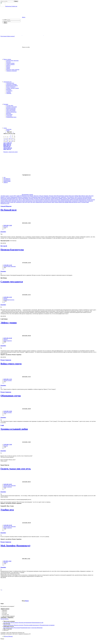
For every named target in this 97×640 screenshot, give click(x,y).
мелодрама (75, 199)
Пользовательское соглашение (47, 625)
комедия (42, 199)
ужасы (52, 202)
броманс (26, 198)
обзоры (2, 201)
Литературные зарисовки (12, 60)
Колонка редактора (10, 108)
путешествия (81, 201)
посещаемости (6, 179)
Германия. (46, 195)
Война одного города (11, 363)
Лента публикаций (10, 109)
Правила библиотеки (11, 111)
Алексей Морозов (6, 206)
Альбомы (8, 92)
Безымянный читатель (8, 299)
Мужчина (4, 611)
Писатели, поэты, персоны (12, 69)
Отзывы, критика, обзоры (12, 88)
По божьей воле (9, 210)
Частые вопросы (15, 622)
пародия (19, 201)
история (10, 199)
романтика (3, 202)
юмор (87, 202)
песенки (23, 201)
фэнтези (76, 202)
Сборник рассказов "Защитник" (58, 197)
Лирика (8, 68)
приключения (61, 201)
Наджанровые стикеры (27, 194)
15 (11, 138)
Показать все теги (5, 203)
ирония (89, 198)
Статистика (9, 115)
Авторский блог (10, 83)
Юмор (13, 198)
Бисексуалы (26, 195)
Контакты (8, 113)
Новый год (3, 197)
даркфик (60, 198)
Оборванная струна (11, 395)
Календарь (8, 129)
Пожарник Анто (27, 197)
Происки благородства (12, 249)
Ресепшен (5, 104)
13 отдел (11, 195)
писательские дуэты (30, 201)
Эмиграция (9, 198)
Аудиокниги (9, 90)
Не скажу (4, 613)
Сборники (8, 93)
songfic (18, 195)
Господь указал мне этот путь (16, 468)
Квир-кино (71, 195)
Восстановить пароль (8, 627)
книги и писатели (35, 199)
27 (7, 141)
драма (68, 198)
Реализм (43, 197)
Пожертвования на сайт (37, 622)
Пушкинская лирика (36, 197)
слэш (23, 202)
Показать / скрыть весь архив (10, 151)
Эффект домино (9, 322)
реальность (90, 201)
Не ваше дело (5, 614)
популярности (6, 178)
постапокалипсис (53, 201)
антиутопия (21, 198)
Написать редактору (19, 625)
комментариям (6, 181)
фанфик (67, 202)
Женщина (4, 610)
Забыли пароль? (11, 36)
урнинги (57, 202)
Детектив (51, 195)
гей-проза (36, 198)
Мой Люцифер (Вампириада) (15, 545)
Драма (55, 195)
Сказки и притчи (10, 64)
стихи (28, 202)
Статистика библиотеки (36, 627)
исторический (4, 199)
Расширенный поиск (11, 117)
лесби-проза (47, 199)
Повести (8, 65)
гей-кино (31, 198)
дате (4, 177)
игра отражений (78, 198)
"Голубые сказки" (5, 195)
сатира (11, 202)
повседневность (39, 201)
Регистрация (4, 36)
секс (15, 202)
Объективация (13, 197)
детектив (65, 198)
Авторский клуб (7, 81)
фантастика (62, 202)
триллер (49, 202)
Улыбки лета (7, 509)
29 (11, 141)
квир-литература (27, 199)
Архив (5, 128)
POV (15, 195)
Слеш (75, 197)
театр (34, 202)
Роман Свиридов (7, 340)
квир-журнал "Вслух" (17, 199)
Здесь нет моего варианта (8, 616)
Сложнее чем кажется (12, 281)
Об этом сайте (9, 105)
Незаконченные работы (12, 85)
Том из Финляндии (86, 197)
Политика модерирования (25, 622)
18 (4, 139)
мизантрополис (82, 199)
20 (7, 139)
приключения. (68, 201)
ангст (17, 198)
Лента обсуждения (10, 110)
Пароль (5, 21)
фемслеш (71, 202)
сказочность (19, 202)
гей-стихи (40, 198)
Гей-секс (41, 195)
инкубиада (85, 198)
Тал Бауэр (79, 197)
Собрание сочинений (11, 70)
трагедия (45, 202)
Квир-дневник (65, 195)
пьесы (85, 201)
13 (4, 302)
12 (6, 138)
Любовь (76, 195)
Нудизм (8, 197)
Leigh (2, 425)
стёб (31, 202)
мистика (88, 199)
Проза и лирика (7, 59)
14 (9, 138)
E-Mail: (5, 19)
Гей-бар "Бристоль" (34, 195)
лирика (52, 199)
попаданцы (46, 201)
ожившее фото (7, 201)
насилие (93, 199)
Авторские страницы (11, 84)
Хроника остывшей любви (14, 429)
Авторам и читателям (11, 106)
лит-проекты (57, 199)
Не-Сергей (4, 246)
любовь (71, 199)
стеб (26, 202)
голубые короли (54, 198)
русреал (8, 202)
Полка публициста (10, 86)
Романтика (48, 197)
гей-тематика (47, 198)
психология (75, 201)
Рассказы (8, 61)
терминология (38, 202)
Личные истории (10, 63)
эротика (84, 202)
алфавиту (5, 182)
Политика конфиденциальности (32, 625)
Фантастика (3, 198)
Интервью (8, 89)
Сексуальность (70, 197)
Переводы (19, 197)
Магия (80, 195)
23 (12, 139)
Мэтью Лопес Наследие (87, 195)
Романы (8, 67)
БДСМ (21, 195)
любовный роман (65, 199)
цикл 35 (80, 202)
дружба (72, 198)
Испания (59, 195)
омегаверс (14, 201)
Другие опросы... (5, 618)
